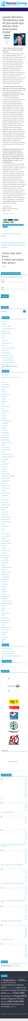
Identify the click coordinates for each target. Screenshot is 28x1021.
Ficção (20, 995)
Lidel (3, 531)
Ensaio (16, 225)
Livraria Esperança (6, 333)
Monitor (4, 545)
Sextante (4, 606)
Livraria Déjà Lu (6, 364)
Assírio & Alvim (5, 411)
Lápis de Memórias (6, 521)
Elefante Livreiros (6, 331)
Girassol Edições (6, 505)
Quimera (4, 594)
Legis (3, 524)
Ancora (3, 399)
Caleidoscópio (5, 432)
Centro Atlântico (6, 437)
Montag (4, 548)
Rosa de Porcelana (6, 601)
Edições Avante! (6, 473)
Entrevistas (7, 996)
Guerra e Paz (5, 512)
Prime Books (5, 584)
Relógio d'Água (5, 596)
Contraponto (5, 459)
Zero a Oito (5, 637)
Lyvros (3, 345)
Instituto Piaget (5, 519)
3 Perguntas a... (9, 225)
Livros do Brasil (6, 533)
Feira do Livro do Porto (8, 653)
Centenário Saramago (10, 990)
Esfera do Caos (5, 485)
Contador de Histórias (7, 456)
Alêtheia (4, 389)
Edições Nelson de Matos (8, 476)
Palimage (4, 565)
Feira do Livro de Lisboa (8, 651)
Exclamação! (5, 495)
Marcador (4, 538)
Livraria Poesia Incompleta (8, 348)
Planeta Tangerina (6, 572)
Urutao (3, 625)
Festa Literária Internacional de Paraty (11, 656)
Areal (3, 404)
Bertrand (4, 324)
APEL (3, 665)
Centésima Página (6, 326)
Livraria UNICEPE (6, 352)
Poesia (6, 1004)
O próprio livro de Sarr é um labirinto (11, 235)
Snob (3, 615)
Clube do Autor (5, 447)
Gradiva (4, 509)
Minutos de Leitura (6, 543)
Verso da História (6, 627)
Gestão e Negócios (10, 998)
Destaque (9, 993)
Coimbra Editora (6, 449)
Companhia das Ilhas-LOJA (8, 328)
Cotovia (4, 461)
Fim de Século (5, 500)
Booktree (4, 428)
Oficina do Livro (6, 555)
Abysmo (4, 382)
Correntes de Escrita (7, 648)
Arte (7, 987)
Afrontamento (5, 387)
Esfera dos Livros (6, 488)
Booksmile (4, 425)
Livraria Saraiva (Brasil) (7, 360)
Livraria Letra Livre (6, 343)
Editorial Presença (6, 478)
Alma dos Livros (6, 394)
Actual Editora (5, 384)
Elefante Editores (6, 481)
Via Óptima (4, 632)
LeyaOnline (4, 340)
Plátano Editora (6, 574)
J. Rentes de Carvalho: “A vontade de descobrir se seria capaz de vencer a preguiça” (13, 245)
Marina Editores (6, 541)
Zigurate (4, 639)
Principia (4, 586)
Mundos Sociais (6, 550)
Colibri (3, 452)
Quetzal (4, 589)
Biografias (21, 988)
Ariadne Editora (5, 406)
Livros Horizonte (6, 536)
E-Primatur (4, 468)
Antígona (4, 401)
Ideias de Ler (5, 514)
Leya (3, 529)
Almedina (4, 321)
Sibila (3, 608)
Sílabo (3, 610)
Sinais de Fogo (5, 613)
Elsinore (4, 483)
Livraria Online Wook (7, 355)
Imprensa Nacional (6, 517)
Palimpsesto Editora (7, 567)
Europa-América (6, 493)
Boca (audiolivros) (6, 420)
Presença (4, 582)
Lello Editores (5, 526)
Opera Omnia (5, 560)
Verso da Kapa (5, 630)
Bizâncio (4, 418)
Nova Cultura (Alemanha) (8, 362)
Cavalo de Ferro (6, 435)
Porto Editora (5, 579)
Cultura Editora (5, 464)
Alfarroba (4, 392)
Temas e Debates (6, 620)
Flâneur (4, 336)
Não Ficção (16, 1001)
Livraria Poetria (5, 350)
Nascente (4, 553)
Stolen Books (5, 618)
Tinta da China (5, 622)
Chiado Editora (5, 440)
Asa (3, 408)
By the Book (5, 430)
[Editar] (2, 368)
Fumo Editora (5, 502)
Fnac (3, 338)
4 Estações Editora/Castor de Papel (11, 377)
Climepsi (4, 444)
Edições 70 (4, 471)
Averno (3, 413)
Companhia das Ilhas (7, 454)
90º (2, 379)
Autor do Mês (12, 987)
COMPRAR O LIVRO (7, 213)
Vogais (3, 634)
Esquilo (3, 490)
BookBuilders (5, 423)
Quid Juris (4, 591)
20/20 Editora (5, 375)
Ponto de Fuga (5, 577)
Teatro (13, 1006)
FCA (3, 497)
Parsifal (4, 570)
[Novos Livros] (14, 1)
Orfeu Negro (5, 557)
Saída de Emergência (7, 603)
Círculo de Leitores (6, 442)
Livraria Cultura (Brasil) (7, 357)
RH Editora (4, 598)
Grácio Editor (5, 507)
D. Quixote (4, 466)
